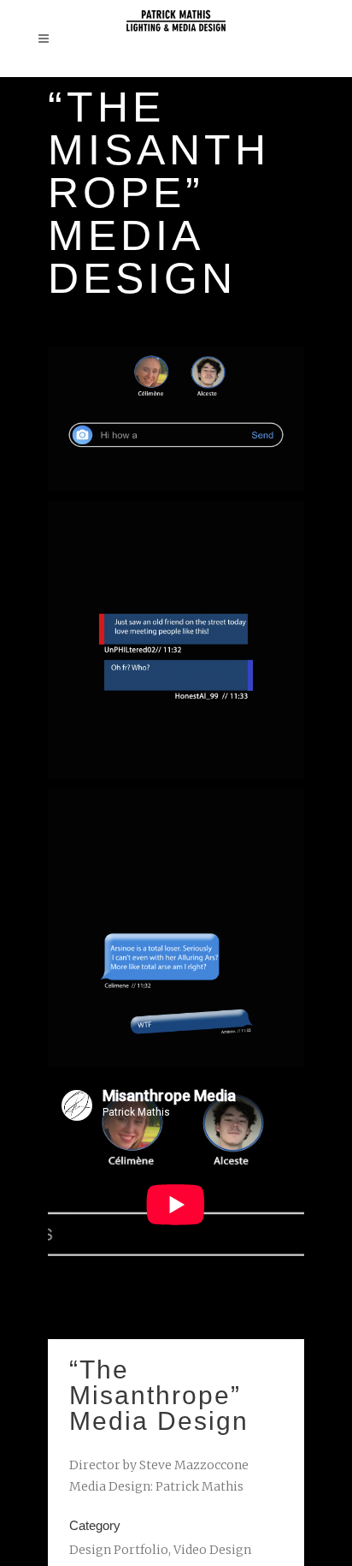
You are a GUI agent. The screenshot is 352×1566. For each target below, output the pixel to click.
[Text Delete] (176, 418)
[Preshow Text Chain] (176, 639)
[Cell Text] (176, 927)
